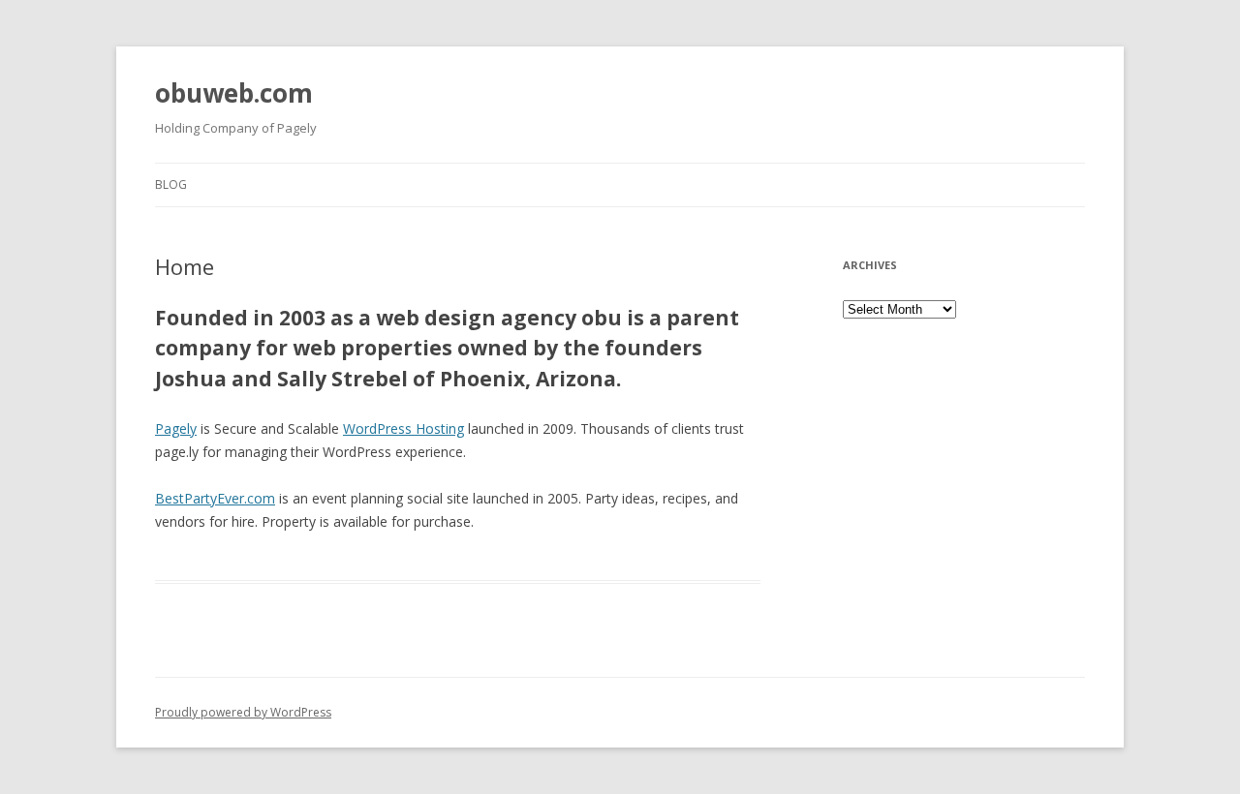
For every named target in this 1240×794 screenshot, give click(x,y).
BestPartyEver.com (215, 498)
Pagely (176, 428)
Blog (171, 184)
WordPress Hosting (403, 428)
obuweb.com (234, 93)
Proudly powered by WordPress (243, 712)
